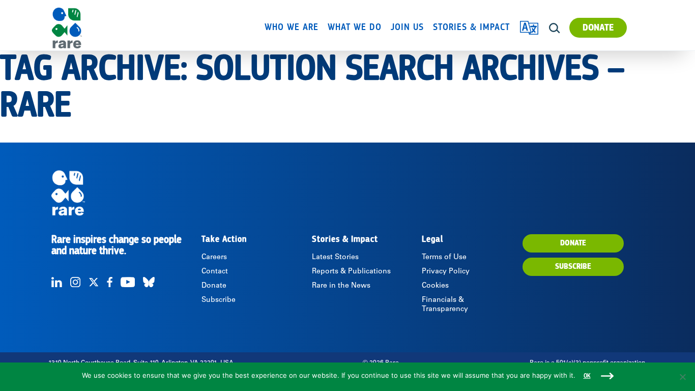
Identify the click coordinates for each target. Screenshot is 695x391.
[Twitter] (94, 282)
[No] (682, 377)
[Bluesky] (149, 282)
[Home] (95, 28)
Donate (598, 28)
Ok (587, 376)
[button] (554, 28)
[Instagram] (75, 282)
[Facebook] (109, 282)
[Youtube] (128, 282)
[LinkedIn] (56, 282)
